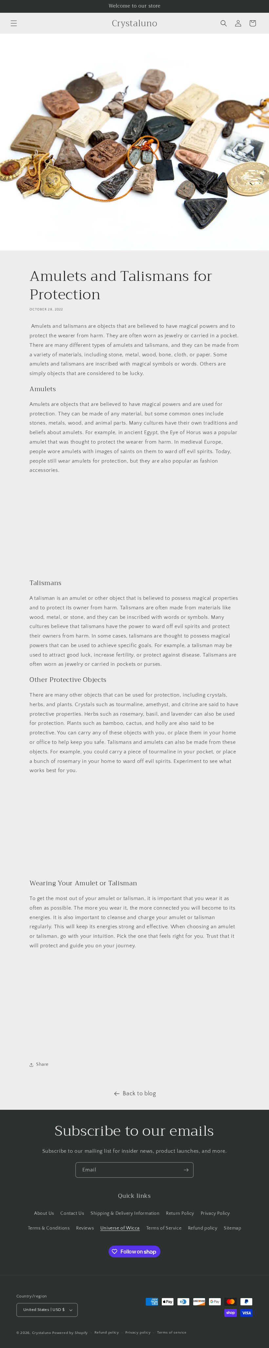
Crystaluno (41, 1333)
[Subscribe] (186, 1170)
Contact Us (72, 1213)
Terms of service (172, 1333)
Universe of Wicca (120, 1228)
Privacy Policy (215, 1213)
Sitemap (232, 1228)
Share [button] (42, 1064)
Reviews (85, 1228)
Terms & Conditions (49, 1228)
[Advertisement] (134, 526)
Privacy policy (138, 1333)
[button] (14, 23)
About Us (44, 1213)
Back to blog (139, 1093)
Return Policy (180, 1213)
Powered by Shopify (70, 1333)
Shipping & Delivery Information (125, 1213)
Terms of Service (164, 1228)
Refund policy (202, 1228)
